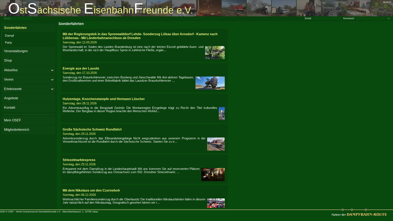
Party (8, 42)
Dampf (9, 35)
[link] (196, 8)
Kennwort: (349, 18)
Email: (308, 18)
